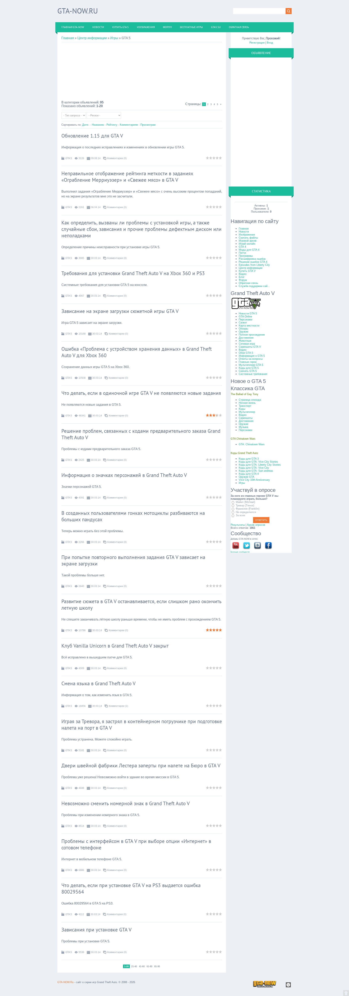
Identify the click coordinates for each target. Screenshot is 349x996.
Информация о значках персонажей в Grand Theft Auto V (124, 475)
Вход (270, 42)
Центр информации (92, 38)
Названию (98, 124)
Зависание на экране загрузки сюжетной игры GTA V (120, 311)
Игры (114, 38)
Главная (67, 38)
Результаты (238, 524)
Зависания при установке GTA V (96, 929)
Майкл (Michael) (245, 502)
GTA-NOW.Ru (77, 11)
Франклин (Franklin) (247, 508)
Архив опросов (256, 524)
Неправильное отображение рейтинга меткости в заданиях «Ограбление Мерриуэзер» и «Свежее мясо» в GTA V (127, 176)
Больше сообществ (240, 552)
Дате (85, 124)
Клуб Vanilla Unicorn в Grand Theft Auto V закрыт (115, 645)
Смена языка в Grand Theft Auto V (98, 683)
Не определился (246, 512)
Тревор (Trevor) (245, 505)
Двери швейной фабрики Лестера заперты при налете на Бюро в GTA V (140, 765)
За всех (240, 515)
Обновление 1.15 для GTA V (92, 135)
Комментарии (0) (117, 158)
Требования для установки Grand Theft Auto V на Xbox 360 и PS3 (133, 273)
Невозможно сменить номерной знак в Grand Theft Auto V (125, 803)
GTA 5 (68, 158)
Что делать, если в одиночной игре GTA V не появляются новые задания (141, 393)
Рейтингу (111, 124)
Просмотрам (148, 124)
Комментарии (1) (118, 706)
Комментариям (129, 124)
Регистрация (257, 42)
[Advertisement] (141, 72)
